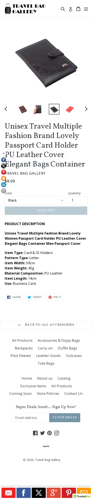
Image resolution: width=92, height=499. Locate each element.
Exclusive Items (33, 385)
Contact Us (73, 393)
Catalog (64, 378)
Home (27, 378)
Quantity (74, 193)
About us (44, 378)
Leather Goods (48, 355)
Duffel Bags (67, 348)
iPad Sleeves (20, 355)
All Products (22, 340)
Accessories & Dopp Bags (59, 340)
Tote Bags (46, 363)
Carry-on (45, 348)
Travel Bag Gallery (47, 460)
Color (8, 193)
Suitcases (74, 355)
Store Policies (48, 393)
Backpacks (24, 348)
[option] (23, 109)
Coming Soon (20, 393)
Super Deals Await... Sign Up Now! (46, 407)
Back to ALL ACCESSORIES (49, 325)
